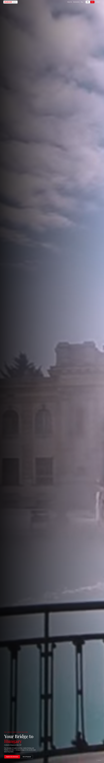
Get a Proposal (27, 756)
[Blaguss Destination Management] (10, 2)
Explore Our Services (12, 756)
